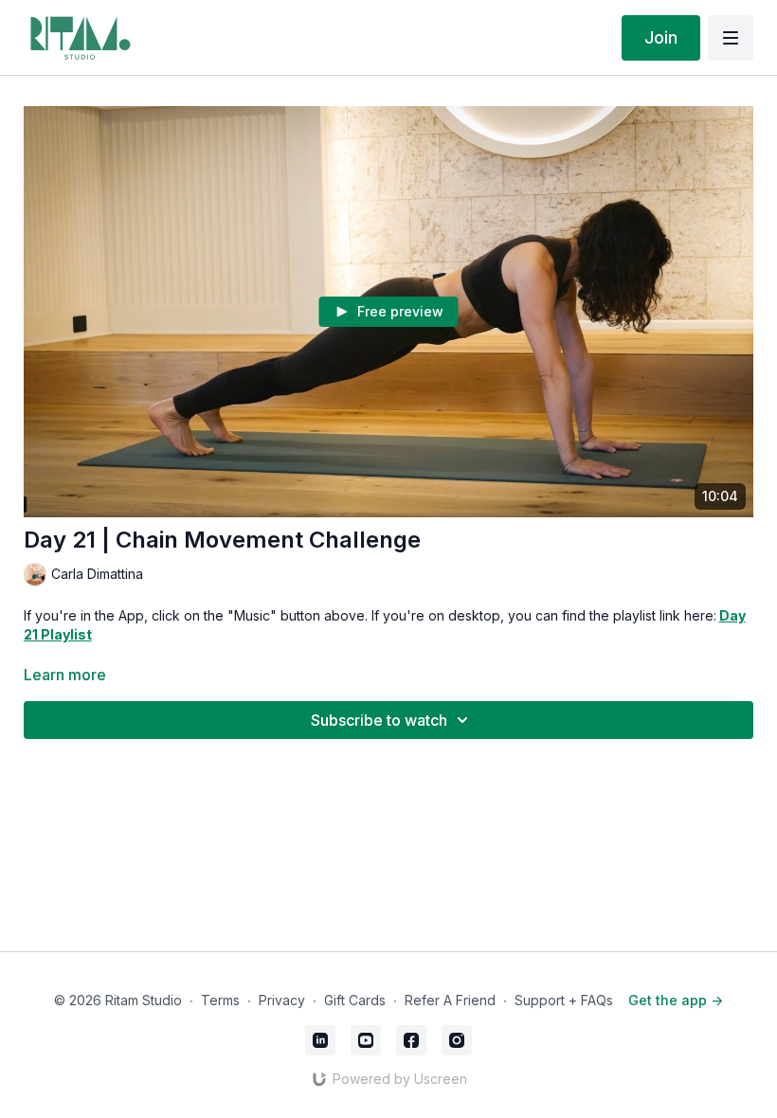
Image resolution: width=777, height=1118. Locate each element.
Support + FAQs (564, 1000)
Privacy (282, 1000)
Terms (220, 1000)
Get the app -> (675, 1000)
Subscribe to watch (379, 720)
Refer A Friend (450, 1000)
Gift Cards (355, 1000)
